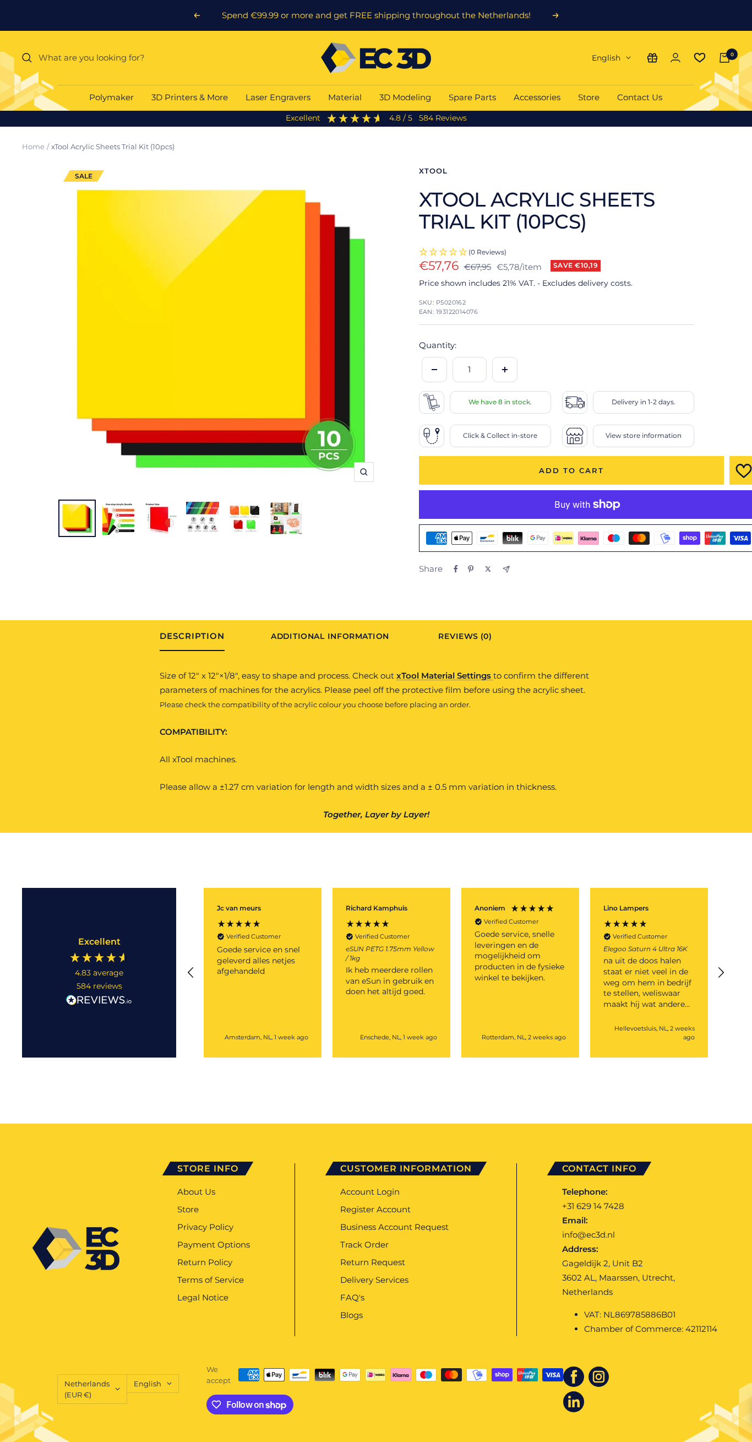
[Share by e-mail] (506, 569)
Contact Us (639, 97)
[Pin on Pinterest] (470, 569)
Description (192, 636)
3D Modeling (405, 97)
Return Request (372, 1262)
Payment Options (213, 1244)
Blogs (351, 1315)
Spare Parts (472, 97)
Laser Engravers (278, 97)
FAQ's (352, 1297)
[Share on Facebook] (456, 569)
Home (33, 146)
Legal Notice (202, 1297)
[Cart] (724, 58)
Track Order (364, 1244)
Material (345, 97)
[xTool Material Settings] (492, 675)
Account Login (370, 1191)
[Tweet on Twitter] (488, 569)
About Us (196, 1191)
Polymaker (111, 97)
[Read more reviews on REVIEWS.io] (99, 1002)
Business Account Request (394, 1227)
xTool (433, 170)
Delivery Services (374, 1280)
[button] (191, 972)
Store (589, 97)
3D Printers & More (189, 97)
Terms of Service (210, 1280)
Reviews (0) (465, 636)
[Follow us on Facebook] (573, 1377)
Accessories (537, 97)
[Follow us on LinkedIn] (573, 1401)
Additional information (330, 636)
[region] (455, 973)
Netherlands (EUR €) (87, 1389)
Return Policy (204, 1262)
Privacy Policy (205, 1227)
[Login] (675, 57)
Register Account (375, 1209)
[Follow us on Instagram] (598, 1377)
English (606, 58)
